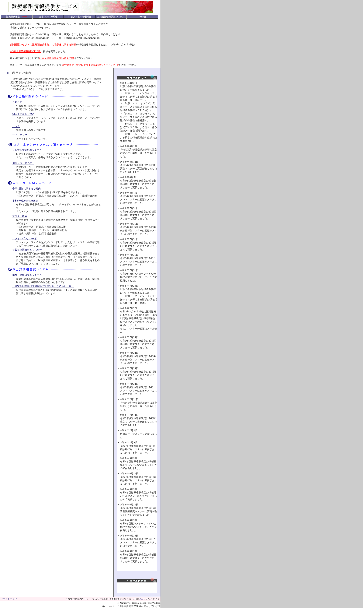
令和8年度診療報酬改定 (25, 200)
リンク (16, 126)
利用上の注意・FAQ (23, 114)
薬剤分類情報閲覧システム (27, 275)
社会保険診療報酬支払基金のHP (56, 58)
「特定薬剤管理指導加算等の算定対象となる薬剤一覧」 (43, 286)
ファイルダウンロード (24, 238)
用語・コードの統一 (23, 163)
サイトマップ (19, 135)
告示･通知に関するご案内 (26, 188)
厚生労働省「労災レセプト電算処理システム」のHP (90, 65)
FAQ (141, 598)
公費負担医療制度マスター (27, 249)
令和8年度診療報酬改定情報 (25, 51)
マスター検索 (19, 216)
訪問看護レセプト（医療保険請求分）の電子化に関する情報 (43, 44)
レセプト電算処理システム (27, 150)
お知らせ (17, 102)
